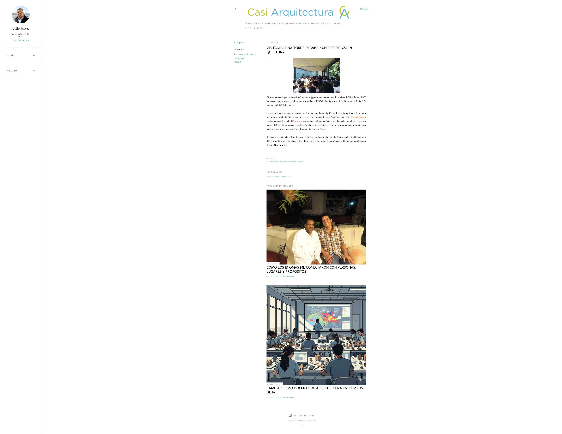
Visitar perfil (20, 40)
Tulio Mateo (21, 28)
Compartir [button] (239, 42)
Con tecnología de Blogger (304, 415)
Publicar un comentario (279, 176)
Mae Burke (311, 421)
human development (245, 54)
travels (237, 62)
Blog (248, 28)
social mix (239, 58)
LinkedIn (258, 28)
